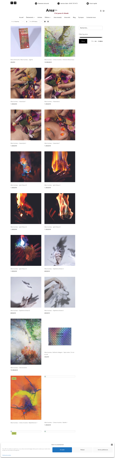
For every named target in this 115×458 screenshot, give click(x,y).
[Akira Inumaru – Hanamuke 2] (59, 83)
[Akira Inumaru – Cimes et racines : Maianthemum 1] (26, 398)
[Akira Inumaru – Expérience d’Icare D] (26, 292)
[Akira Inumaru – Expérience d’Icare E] (59, 292)
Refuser (82, 449)
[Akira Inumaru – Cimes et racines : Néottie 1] (59, 398)
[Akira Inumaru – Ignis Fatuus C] (59, 166)
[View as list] (48, 21)
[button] (112, 444)
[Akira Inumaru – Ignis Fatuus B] (26, 166)
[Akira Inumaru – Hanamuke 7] (59, 125)
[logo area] (57, 9)
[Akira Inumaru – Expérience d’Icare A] (59, 250)
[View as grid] (44, 21)
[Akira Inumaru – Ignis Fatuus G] (26, 250)
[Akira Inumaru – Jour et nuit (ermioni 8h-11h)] (26, 441)
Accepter (62, 449)
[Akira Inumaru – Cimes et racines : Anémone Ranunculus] (59, 41)
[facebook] (12, 3)
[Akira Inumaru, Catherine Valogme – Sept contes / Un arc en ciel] (59, 334)
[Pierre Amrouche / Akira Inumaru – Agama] (26, 41)
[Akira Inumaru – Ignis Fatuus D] (26, 208)
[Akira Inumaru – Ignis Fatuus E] (59, 208)
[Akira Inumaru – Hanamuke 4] (26, 125)
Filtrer (83, 41)
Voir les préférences (103, 449)
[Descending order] (26, 21)
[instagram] (15, 3)
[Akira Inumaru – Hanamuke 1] (26, 83)
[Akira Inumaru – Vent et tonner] (26, 342)
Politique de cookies (6, 455)
